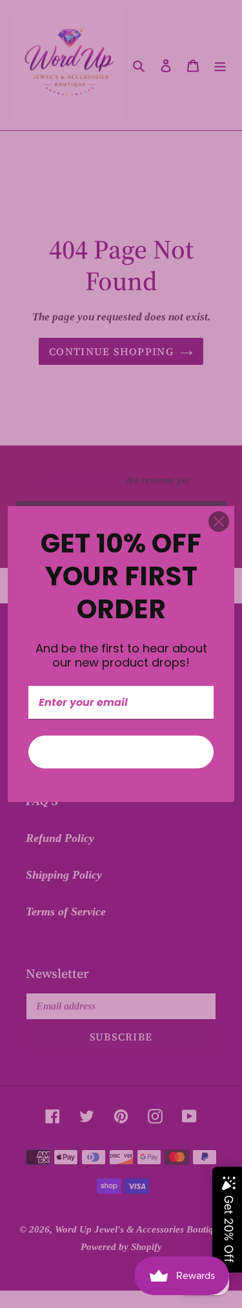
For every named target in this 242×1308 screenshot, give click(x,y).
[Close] (218, 521)
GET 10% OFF (121, 752)
